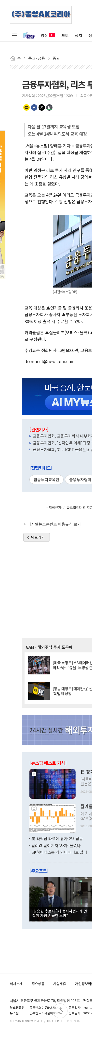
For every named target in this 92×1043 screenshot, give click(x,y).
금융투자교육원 (46, 479)
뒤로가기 (38, 537)
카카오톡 (26, 107)
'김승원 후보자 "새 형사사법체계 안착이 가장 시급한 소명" (59, 913)
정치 (78, 35)
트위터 (42, 107)
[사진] (52, 783)
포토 (65, 35)
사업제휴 (59, 983)
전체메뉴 (15, 35)
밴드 (49, 107)
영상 (44, 35)
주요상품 (38, 983)
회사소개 (16, 983)
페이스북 (34, 107)
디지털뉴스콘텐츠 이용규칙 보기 (54, 524)
